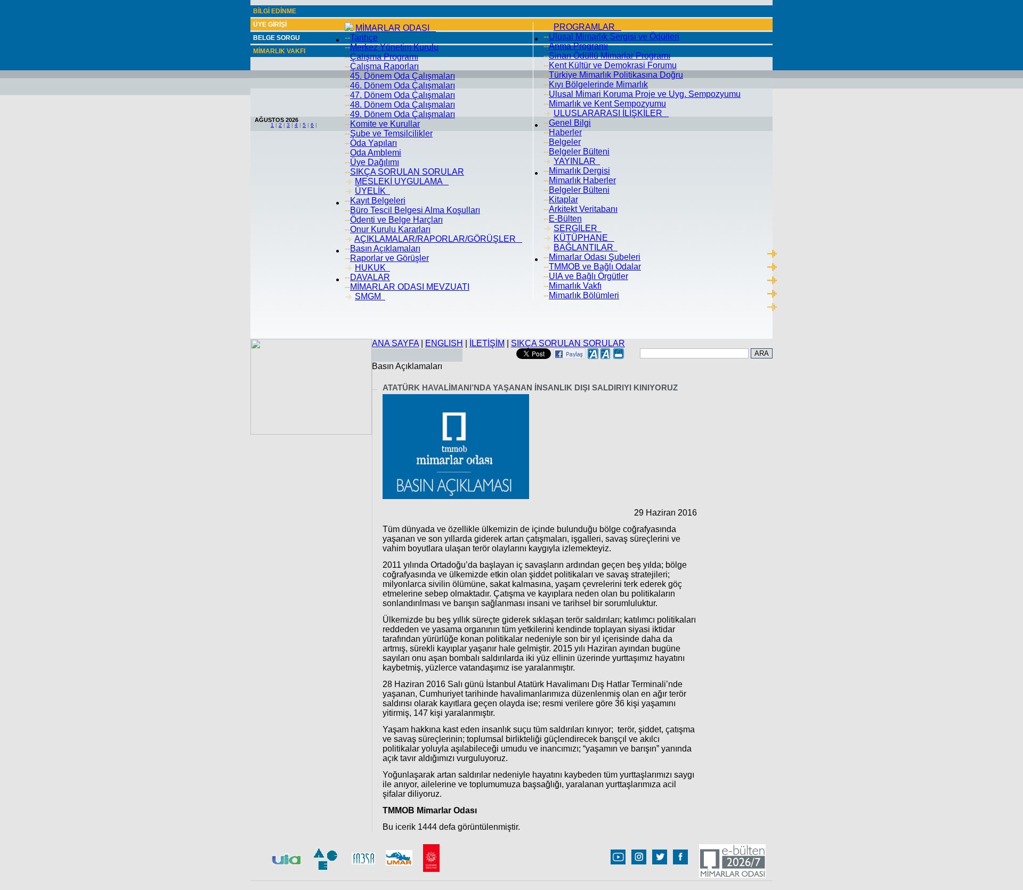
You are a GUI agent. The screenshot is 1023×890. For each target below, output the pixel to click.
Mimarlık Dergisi (579, 170)
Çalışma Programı (384, 56)
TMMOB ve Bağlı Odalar (595, 266)
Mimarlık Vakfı (575, 285)
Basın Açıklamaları (385, 248)
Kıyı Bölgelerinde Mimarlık (598, 84)
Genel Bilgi (570, 122)
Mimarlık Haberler (582, 180)
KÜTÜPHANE (584, 237)
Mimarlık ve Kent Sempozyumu (607, 103)
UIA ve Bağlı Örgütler (588, 276)
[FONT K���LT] (605, 356)
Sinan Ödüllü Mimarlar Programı (609, 55)
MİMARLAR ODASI (395, 27)
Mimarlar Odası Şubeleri (594, 257)
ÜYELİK (372, 190)
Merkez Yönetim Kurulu (394, 47)
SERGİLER (578, 228)
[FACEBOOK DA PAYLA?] (569, 356)
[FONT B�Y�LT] (593, 356)
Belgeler (565, 141)
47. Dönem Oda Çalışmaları (402, 95)
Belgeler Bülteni (579, 151)
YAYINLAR (577, 161)
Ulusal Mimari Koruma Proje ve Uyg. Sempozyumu (645, 94)
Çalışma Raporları (384, 66)
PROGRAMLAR (587, 26)
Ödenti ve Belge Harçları (396, 219)
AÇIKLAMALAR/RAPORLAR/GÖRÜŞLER (438, 238)
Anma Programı (578, 46)
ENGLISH (444, 343)
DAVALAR (370, 277)
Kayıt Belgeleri (377, 200)
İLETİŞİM (487, 343)
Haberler (565, 132)
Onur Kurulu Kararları (390, 229)
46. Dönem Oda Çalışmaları (402, 85)
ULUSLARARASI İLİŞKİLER (611, 113)
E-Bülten (565, 218)
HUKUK (372, 267)
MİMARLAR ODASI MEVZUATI (409, 286)
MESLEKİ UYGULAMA (402, 181)
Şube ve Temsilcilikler (391, 133)
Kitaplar (563, 199)
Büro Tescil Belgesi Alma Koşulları (415, 210)
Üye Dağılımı (374, 162)
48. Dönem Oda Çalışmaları (402, 104)
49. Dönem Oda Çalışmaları (402, 114)
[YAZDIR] (618, 356)
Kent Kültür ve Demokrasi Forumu (613, 65)
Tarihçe (364, 37)
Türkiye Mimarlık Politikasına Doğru (616, 74)
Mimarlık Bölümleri (584, 295)
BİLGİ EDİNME (274, 11)
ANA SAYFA (395, 343)
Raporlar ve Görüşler (389, 258)
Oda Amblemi (375, 152)
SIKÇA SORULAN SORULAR (407, 171)
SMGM (370, 296)
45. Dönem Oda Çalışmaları (402, 75)
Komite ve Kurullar (385, 123)
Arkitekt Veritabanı (583, 209)
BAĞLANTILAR (586, 247)
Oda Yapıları (373, 143)
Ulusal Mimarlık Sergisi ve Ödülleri (614, 36)
